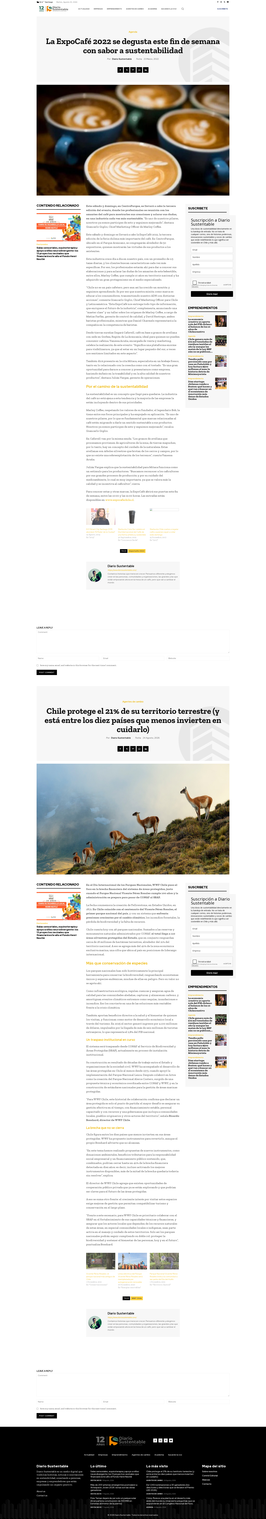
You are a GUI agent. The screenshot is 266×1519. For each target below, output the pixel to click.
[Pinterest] (133, 70)
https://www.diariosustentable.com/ (122, 570)
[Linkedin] (146, 70)
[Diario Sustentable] (96, 575)
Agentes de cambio (154, 1480)
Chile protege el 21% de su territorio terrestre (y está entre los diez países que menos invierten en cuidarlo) (170, 1474)
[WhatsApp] (139, 70)
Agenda (133, 32)
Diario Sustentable (122, 59)
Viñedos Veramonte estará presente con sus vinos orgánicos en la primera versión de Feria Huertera (183, 608)
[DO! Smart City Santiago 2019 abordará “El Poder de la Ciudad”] (100, 516)
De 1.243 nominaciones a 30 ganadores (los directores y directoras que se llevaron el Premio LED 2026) (170, 1487)
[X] (224, 2)
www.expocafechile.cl (119, 499)
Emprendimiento (196, 316)
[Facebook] (217, 2)
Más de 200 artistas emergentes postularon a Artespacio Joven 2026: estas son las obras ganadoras (113, 1487)
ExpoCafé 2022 (136, 551)
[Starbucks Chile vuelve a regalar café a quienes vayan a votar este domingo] (164, 516)
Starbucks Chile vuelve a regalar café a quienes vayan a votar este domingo (164, 532)
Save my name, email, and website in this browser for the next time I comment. (78, 665)
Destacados (42, 244)
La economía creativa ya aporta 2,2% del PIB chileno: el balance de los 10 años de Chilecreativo (200, 325)
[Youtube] (227, 2)
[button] (182, 8)
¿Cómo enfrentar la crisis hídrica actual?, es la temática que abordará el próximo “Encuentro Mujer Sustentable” (83, 610)
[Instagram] (221, 2)
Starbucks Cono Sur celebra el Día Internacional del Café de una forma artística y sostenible (132, 532)
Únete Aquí (212, 294)
